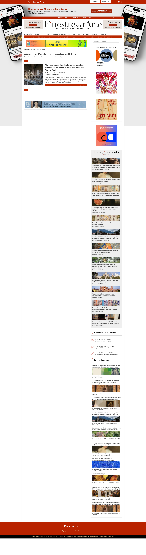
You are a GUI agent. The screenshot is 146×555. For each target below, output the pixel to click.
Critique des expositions (61, 34)
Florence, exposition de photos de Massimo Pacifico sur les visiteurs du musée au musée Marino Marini (64, 67)
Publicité (91, 17)
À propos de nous (67, 531)
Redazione (50, 73)
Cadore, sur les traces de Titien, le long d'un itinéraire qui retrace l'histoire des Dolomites (105, 237)
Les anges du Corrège (98, 474)
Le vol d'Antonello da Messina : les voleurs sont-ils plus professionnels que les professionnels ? (106, 398)
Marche (91, 37)
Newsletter (76, 17)
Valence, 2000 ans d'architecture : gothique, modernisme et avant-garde (105, 281)
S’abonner (106, 2)
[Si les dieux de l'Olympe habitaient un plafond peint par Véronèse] (106, 218)
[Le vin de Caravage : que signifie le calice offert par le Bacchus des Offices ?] (106, 175)
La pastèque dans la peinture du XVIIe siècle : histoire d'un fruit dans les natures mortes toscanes (105, 209)
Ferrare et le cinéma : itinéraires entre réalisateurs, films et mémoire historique (103, 295)
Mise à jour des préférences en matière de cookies (96, 536)
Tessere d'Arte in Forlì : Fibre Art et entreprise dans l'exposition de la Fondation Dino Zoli (105, 308)
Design (94, 34)
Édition (84, 37)
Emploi (103, 34)
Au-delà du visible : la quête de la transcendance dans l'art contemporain (103, 459)
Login (95, 2)
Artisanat (75, 37)
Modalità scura (111, 536)
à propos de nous (64, 17)
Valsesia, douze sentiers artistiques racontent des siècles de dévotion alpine (105, 251)
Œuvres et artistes (42, 34)
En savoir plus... (82, 85)
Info (84, 17)
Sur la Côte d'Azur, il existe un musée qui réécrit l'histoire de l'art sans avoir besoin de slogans (106, 194)
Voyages (86, 34)
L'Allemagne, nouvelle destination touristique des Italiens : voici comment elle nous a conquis (106, 429)
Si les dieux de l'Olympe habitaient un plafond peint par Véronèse (105, 223)
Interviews (51, 37)
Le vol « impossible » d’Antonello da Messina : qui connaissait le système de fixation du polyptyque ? (105, 382)
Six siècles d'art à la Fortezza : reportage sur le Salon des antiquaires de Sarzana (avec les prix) (106, 488)
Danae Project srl (77, 536)
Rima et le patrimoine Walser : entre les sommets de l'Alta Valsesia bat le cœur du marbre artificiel (104, 266)
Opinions (76, 34)
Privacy (83, 536)
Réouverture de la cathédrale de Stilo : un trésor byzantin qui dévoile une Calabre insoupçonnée (106, 166)
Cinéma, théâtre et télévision (105, 37)
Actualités (28, 34)
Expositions (41, 37)
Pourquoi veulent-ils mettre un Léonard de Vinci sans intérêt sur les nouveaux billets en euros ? (106, 366)
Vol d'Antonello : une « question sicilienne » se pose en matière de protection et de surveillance (106, 503)
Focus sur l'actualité (63, 37)
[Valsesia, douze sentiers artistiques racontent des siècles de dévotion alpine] (106, 246)
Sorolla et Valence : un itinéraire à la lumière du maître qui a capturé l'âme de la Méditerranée (106, 322)
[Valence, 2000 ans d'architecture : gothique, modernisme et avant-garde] (106, 275)
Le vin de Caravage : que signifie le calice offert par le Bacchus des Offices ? (106, 180)
